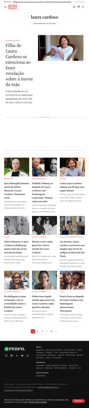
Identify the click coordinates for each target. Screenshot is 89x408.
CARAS (79, 350)
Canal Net (40, 365)
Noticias (39, 368)
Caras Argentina (52, 365)
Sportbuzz (40, 358)
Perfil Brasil (70, 355)
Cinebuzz (39, 352)
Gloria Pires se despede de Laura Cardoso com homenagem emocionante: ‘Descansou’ (72, 303)
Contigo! (48, 352)
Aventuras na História (54, 350)
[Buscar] (74, 7)
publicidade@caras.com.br (48, 387)
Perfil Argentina (60, 368)
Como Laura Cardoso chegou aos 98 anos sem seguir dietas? (72, 187)
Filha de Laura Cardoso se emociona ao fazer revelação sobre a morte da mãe (19, 64)
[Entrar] (83, 7)
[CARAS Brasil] (12, 6)
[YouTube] (22, 356)
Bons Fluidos (69, 350)
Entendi (78, 401)
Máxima (61, 355)
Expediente (40, 376)
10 (51, 331)
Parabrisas (48, 368)
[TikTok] (27, 356)
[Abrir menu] (5, 6)
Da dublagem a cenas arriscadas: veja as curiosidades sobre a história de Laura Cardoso (15, 303)
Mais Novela (41, 355)
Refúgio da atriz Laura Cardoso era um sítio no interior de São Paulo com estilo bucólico (42, 2)
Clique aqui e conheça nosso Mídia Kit (18, 390)
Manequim (52, 355)
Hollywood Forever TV (68, 352)
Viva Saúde (56, 358)
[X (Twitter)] (17, 356)
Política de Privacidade (38, 402)
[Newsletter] (78, 7)
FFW (56, 352)
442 (79, 368)
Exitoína (63, 365)
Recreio (80, 355)
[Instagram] (6, 356)
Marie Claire (73, 365)
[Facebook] (12, 356)
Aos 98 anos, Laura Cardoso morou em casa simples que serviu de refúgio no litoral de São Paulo (72, 249)
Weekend (72, 368)
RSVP (48, 358)
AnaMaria (40, 350)
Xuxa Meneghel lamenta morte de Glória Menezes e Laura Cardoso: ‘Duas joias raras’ (16, 190)
